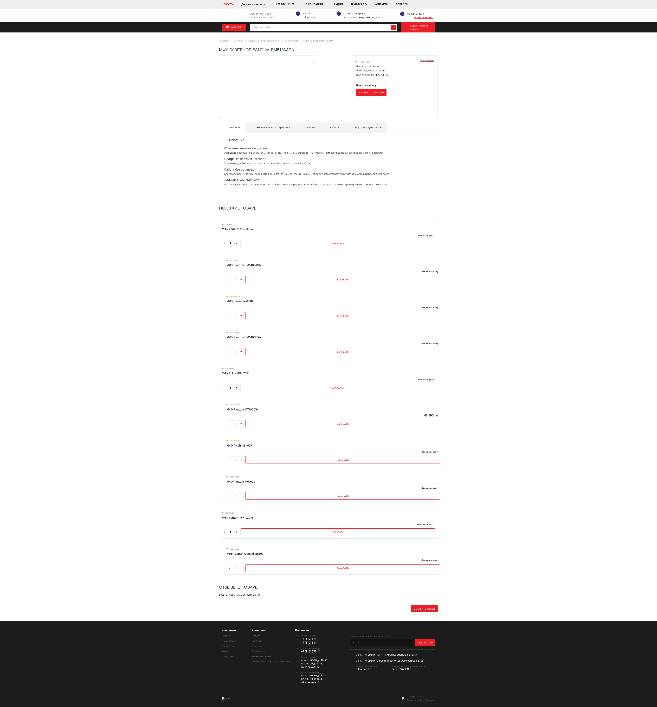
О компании (314, 4)
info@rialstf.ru (311, 17)
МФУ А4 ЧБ (291, 40)
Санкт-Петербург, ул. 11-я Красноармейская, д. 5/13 (386, 654)
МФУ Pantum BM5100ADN (244, 265)
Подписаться (425, 642)
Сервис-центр (285, 4)
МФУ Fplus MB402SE (235, 373)
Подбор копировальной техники (271, 661)
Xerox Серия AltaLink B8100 (245, 554)
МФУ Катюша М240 (240, 301)
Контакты (381, 4)
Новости (228, 4)
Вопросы (402, 4)
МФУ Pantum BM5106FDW (244, 337)
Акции (338, 4)
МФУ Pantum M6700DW (237, 229)
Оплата (256, 635)
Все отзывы (427, 60)
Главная (224, 40)
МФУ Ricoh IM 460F (239, 445)
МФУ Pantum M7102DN (237, 518)
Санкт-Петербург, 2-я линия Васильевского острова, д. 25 (389, 660)
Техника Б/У (359, 4)
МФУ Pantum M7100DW (242, 409)
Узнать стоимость (371, 92)
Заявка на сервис (262, 656)
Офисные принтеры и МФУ (264, 40)
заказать (338, 243)
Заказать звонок (423, 17)
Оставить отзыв (424, 608)
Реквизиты (228, 646)
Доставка (257, 641)
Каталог (238, 40)
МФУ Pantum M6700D (241, 481)
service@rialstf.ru (402, 669)
